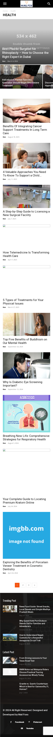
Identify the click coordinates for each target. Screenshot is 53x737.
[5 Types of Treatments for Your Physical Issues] (26, 281)
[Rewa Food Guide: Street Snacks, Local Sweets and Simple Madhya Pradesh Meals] (10, 608)
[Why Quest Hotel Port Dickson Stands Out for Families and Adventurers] (10, 623)
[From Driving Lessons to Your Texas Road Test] (10, 660)
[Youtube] (22, 728)
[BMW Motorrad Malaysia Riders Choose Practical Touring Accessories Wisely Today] (10, 671)
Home (5, 11)
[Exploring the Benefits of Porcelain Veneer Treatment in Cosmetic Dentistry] (26, 535)
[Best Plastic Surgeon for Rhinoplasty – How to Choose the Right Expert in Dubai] (26, 41)
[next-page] (34, 585)
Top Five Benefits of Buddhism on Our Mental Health (25, 341)
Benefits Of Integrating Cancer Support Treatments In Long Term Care (25, 130)
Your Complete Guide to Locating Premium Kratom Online (24, 500)
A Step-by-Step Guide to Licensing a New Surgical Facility (26, 213)
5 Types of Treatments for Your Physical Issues (23, 301)
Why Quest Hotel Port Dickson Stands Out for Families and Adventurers (33, 623)
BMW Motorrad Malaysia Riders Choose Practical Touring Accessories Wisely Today (34, 672)
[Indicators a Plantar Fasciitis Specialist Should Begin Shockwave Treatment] (21, 79)
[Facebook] (10, 722)
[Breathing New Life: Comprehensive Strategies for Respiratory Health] (26, 413)
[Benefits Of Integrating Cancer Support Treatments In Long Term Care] (26, 111)
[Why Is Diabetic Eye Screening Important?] (26, 365)
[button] (4, 4)
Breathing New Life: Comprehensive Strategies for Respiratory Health (26, 437)
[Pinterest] (29, 722)
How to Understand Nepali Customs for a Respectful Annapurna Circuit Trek (31, 638)
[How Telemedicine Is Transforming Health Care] (26, 236)
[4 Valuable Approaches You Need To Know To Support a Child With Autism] (26, 155)
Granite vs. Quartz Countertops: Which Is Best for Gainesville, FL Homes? (34, 686)
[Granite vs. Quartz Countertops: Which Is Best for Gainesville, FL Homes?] (10, 685)
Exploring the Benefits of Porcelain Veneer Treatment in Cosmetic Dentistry (25, 566)
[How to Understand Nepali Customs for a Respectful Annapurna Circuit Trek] (10, 637)
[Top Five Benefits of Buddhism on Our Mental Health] (26, 324)
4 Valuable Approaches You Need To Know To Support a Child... (24, 173)
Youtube (30, 728)
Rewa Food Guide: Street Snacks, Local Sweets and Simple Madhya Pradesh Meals (34, 609)
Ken (4, 61)
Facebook (19, 722)
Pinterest (37, 722)
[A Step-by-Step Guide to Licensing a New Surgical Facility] (26, 196)
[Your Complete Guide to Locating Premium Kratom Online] (26, 472)
